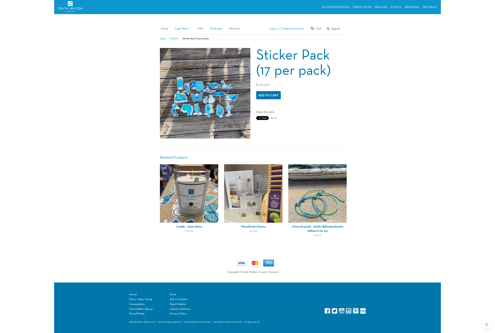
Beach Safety (178, 304)
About (133, 294)
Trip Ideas (429, 7)
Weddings (411, 7)
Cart (318, 28)
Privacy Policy (178, 313)
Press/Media (136, 313)
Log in (273, 28)
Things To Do (362, 7)
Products (174, 39)
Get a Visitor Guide (140, 299)
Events (396, 7)
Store (173, 294)
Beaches (381, 7)
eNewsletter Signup (141, 308)
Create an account (292, 28)
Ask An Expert (178, 299)
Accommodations (335, 7)
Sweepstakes (137, 304)
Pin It (274, 118)
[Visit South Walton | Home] (82, 7)
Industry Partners (180, 308)
